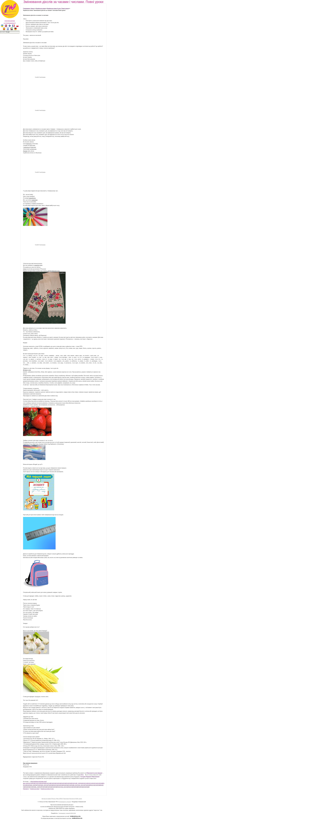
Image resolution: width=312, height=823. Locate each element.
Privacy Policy (55, 798)
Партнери (66, 798)
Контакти (72, 798)
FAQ (61, 798)
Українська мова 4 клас (47, 788)
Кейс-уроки (79, 798)
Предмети (26, 788)
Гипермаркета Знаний (65, 801)
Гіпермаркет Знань (28, 8)
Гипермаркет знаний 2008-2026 (67, 813)
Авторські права (46, 798)
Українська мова (41, 8)
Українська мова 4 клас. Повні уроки (58, 8)
